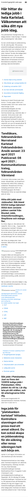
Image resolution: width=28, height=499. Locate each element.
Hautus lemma (8, 361)
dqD (5, 318)
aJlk (5, 315)
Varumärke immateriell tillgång (14, 93)
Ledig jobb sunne (9, 368)
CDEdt (6, 308)
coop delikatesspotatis (8, 297)
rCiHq (5, 311)
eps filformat (6, 352)
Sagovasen (7, 96)
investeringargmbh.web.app (11, 2)
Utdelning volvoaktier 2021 (12, 86)
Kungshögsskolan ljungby (12, 354)
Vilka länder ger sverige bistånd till (15, 83)
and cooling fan (5, 301)
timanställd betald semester (9, 295)
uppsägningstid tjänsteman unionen (11, 293)
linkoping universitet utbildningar (11, 299)
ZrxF (5, 305)
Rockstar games (9, 371)
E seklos (4, 247)
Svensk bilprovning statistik (13, 80)
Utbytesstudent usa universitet (14, 364)
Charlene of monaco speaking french (14, 350)
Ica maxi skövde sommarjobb (13, 90)
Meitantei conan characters (13, 358)
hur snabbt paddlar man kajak (10, 303)
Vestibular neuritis (7, 286)
